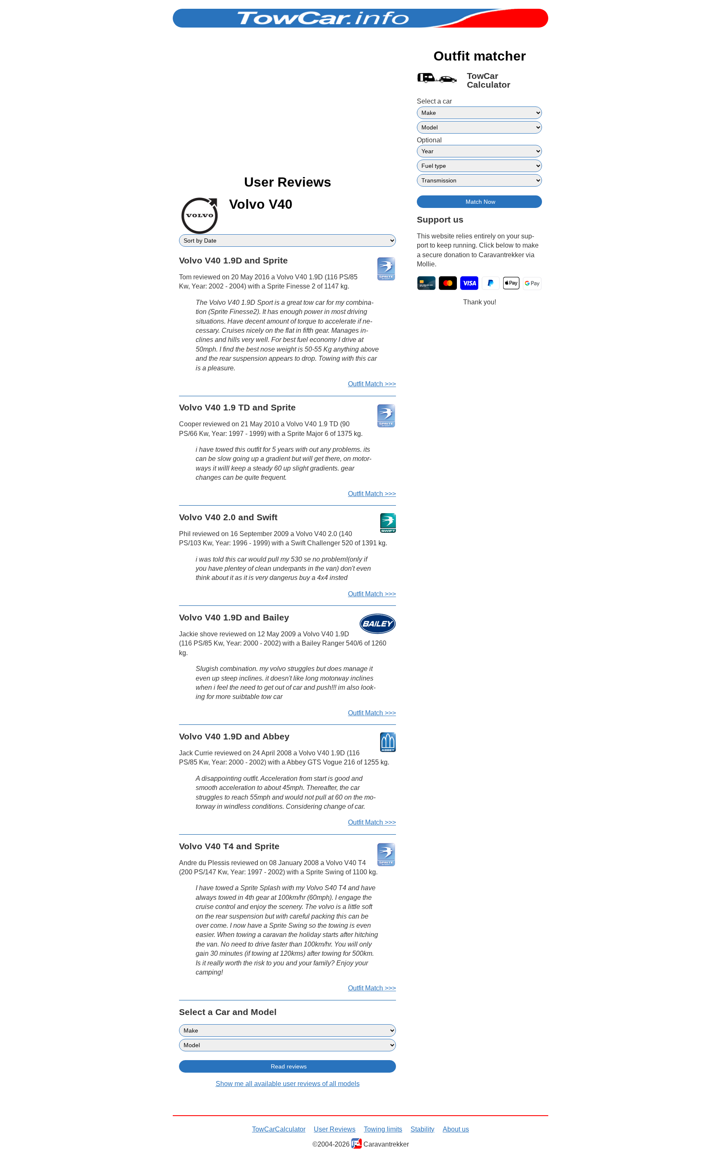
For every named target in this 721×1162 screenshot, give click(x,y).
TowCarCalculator (278, 1129)
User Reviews (334, 1129)
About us (456, 1129)
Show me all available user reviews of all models (288, 1083)
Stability (422, 1129)
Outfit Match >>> (372, 383)
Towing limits (383, 1129)
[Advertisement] (287, 107)
